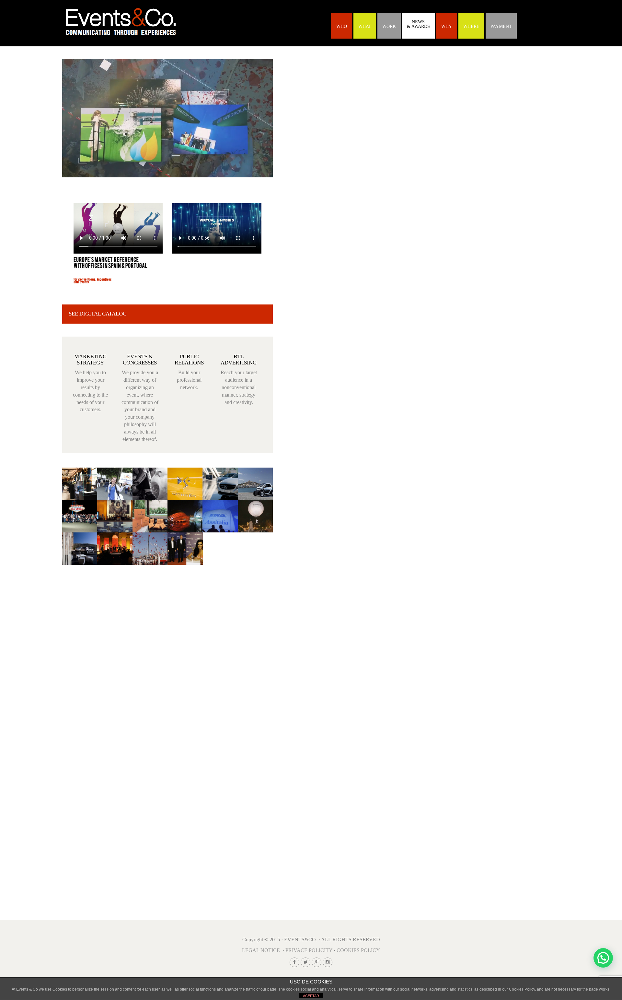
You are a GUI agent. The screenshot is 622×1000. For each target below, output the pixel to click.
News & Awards (418, 24)
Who (341, 26)
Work (389, 26)
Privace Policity (308, 950)
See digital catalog (98, 314)
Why (446, 26)
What (364, 26)
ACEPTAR (311, 996)
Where (471, 26)
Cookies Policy (358, 950)
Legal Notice (261, 950)
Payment (501, 26)
